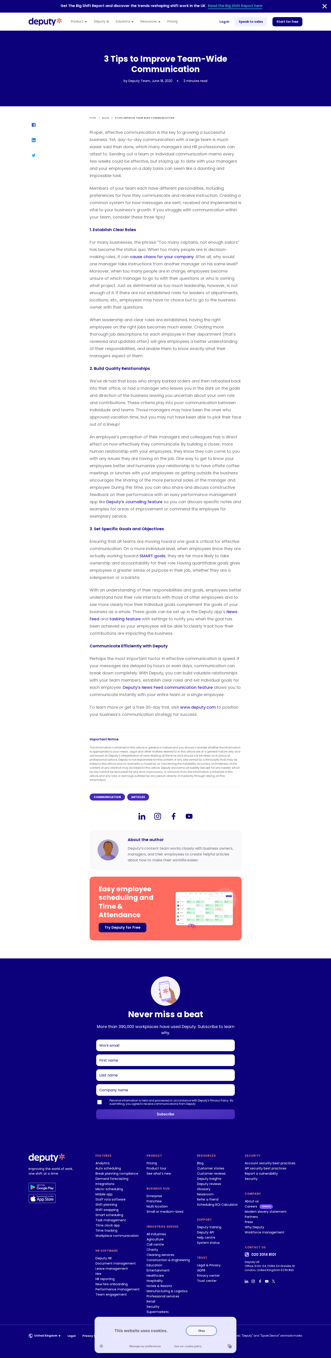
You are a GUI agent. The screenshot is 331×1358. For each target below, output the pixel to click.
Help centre (206, 1237)
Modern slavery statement (266, 1211)
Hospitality (155, 1280)
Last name (107, 1069)
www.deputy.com (198, 707)
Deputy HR (103, 1258)
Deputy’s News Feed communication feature (168, 687)
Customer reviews (211, 1173)
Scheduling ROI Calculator (217, 1204)
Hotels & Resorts (159, 1286)
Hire (98, 1274)
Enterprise (154, 1196)
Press (249, 1222)
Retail (151, 1301)
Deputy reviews (209, 1184)
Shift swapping (106, 1210)
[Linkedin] (142, 816)
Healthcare (155, 1275)
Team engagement (111, 1294)
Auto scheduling (108, 1168)
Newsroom (205, 1194)
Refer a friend (207, 1199)
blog (105, 117)
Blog (200, 1163)
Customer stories (210, 1168)
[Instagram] (157, 816)
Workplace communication (117, 1235)
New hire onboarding (111, 1284)
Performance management (117, 1289)
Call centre (155, 1244)
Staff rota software (110, 1199)
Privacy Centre (93, 1336)
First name (107, 1054)
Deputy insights (209, 1178)
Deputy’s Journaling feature (134, 502)
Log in (224, 21)
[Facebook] (173, 816)
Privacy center (208, 1275)
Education (154, 1265)
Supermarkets (158, 1312)
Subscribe (165, 1114)
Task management (110, 1220)
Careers (251, 1206)
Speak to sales (251, 21)
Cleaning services (160, 1255)
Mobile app (104, 1194)
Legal (72, 1336)
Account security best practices (270, 1163)
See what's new (159, 1173)
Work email (107, 1039)
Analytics (102, 1163)
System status (208, 1242)
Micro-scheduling (109, 1189)
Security (153, 1306)
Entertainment (158, 1270)
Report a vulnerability (261, 1173)
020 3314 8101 (263, 1254)
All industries (156, 1234)
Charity (152, 1249)
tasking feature (125, 619)
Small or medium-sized (165, 1211)
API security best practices (265, 1168)
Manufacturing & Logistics (167, 1291)
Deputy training (209, 1227)
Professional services (163, 1296)
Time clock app (107, 1225)
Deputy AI (101, 22)
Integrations (104, 1184)
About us (252, 1201)
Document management (115, 1263)
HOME (93, 117)
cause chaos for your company (162, 256)
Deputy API (205, 1232)
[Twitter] (274, 1281)
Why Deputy (254, 1227)
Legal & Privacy (209, 1265)
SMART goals (152, 556)
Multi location (157, 1206)
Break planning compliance (116, 1173)
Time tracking (106, 1230)
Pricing (172, 22)
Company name (111, 1084)
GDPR (201, 1270)
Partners (251, 1217)
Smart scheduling (109, 1215)
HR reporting (105, 1279)
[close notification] (324, 6)
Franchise (154, 1201)
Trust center (207, 1280)
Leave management (111, 1268)
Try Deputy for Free (122, 927)
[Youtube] (189, 816)
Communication (107, 797)
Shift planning (106, 1204)
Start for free (287, 21)
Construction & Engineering (168, 1260)
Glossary (203, 1189)
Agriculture (155, 1239)
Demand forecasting (111, 1178)
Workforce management (264, 1232)
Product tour (156, 1168)
